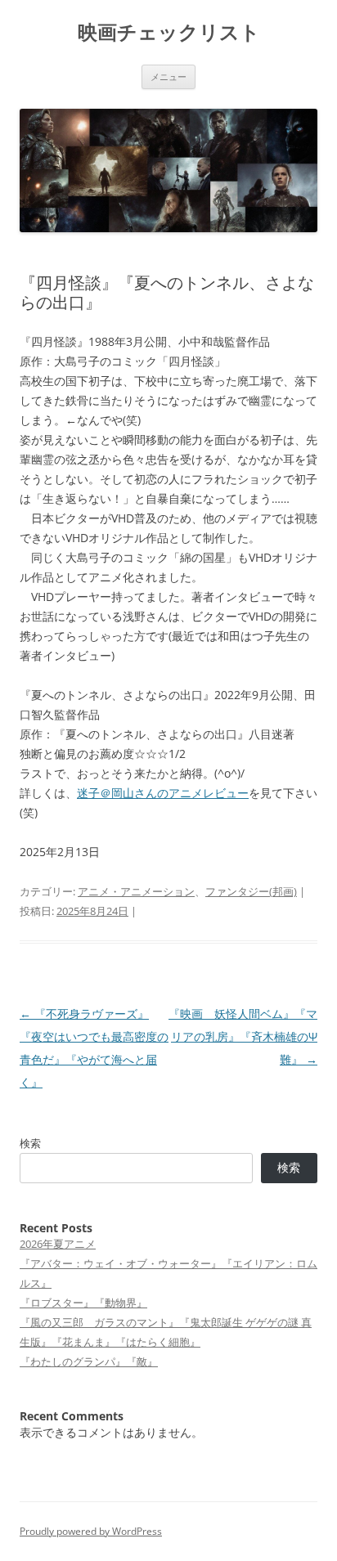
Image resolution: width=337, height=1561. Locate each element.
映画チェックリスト (169, 32)
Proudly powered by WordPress (91, 1531)
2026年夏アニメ (58, 1243)
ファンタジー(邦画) (251, 891)
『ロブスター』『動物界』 (83, 1302)
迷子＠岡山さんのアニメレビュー (163, 793)
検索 (30, 1143)
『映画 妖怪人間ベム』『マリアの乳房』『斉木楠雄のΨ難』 (242, 1036)
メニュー (168, 76)
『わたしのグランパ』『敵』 (89, 1361)
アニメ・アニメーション (136, 891)
